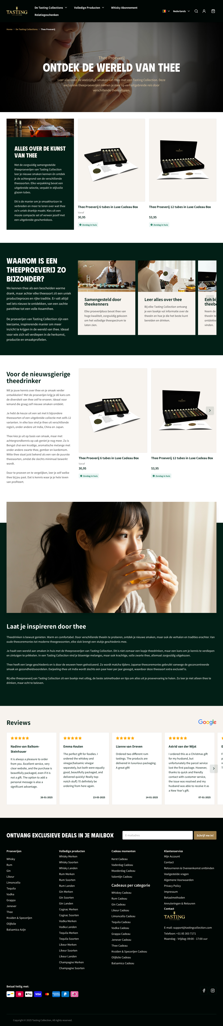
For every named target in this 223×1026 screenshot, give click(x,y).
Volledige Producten (87, 7)
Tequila (11, 888)
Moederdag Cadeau (123, 871)
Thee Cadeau (120, 945)
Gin (9, 871)
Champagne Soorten (72, 968)
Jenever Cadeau (121, 940)
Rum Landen (67, 886)
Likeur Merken (68, 944)
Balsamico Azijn (16, 929)
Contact (169, 862)
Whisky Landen (68, 868)
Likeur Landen (68, 956)
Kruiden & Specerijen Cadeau (129, 951)
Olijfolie (11, 924)
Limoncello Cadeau (123, 916)
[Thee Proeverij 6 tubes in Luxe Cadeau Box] (111, 160)
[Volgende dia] (210, 299)
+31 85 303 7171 (186, 933)
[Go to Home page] (174, 916)
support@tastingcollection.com (192, 927)
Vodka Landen (68, 927)
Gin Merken (66, 891)
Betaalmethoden (174, 897)
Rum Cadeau (119, 898)
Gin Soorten (66, 897)
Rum (9, 865)
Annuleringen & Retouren (179, 903)
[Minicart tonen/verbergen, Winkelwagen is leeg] (213, 11)
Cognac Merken (68, 909)
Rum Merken (67, 874)
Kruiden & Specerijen (19, 918)
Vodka (10, 894)
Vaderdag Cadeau (122, 865)
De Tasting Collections (49, 7)
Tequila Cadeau (121, 922)
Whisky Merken (68, 856)
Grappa (11, 900)
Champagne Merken (71, 962)
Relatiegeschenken (47, 15)
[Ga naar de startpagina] (17, 11)
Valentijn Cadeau (122, 876)
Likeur (10, 876)
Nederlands (179, 11)
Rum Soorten (67, 880)
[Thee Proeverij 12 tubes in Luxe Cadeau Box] (182, 160)
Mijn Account (172, 856)
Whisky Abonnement (124, 7)
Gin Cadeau (119, 904)
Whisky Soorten (68, 862)
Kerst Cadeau (120, 859)
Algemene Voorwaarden (179, 880)
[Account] (204, 11)
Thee (10, 912)
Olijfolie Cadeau (121, 957)
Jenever (11, 906)
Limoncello (13, 882)
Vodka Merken (68, 921)
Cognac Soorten (69, 915)
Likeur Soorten (68, 950)
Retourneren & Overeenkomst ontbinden (189, 868)
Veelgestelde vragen (176, 874)
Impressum (171, 891)
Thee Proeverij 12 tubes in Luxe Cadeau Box (180, 207)
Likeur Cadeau (120, 910)
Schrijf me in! (205, 835)
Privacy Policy (172, 886)
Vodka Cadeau (120, 928)
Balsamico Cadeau (123, 963)
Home (9, 29)
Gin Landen (66, 903)
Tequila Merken (68, 933)
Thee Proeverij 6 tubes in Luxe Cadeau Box (108, 207)
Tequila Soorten (69, 939)
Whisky (11, 859)
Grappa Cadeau (121, 934)
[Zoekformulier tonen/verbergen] (196, 11)
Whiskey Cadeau (121, 892)
